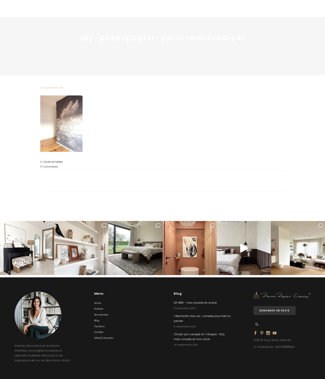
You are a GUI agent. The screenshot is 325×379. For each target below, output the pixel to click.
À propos (99, 326)
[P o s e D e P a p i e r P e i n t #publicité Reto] (244, 248)
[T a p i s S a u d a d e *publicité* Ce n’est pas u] (135, 248)
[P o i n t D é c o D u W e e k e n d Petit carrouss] (298, 248)
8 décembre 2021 (185, 308)
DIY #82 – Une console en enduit (195, 303)
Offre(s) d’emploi (103, 338)
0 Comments (49, 167)
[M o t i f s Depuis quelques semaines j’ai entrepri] (27, 248)
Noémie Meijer (53, 162)
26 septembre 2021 (186, 344)
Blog (96, 320)
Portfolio (98, 308)
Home (97, 303)
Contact (98, 332)
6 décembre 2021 (185, 326)
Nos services (101, 314)
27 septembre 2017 (52, 87)
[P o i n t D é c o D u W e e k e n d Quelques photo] (189, 248)
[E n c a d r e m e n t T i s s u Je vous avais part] (81, 248)
